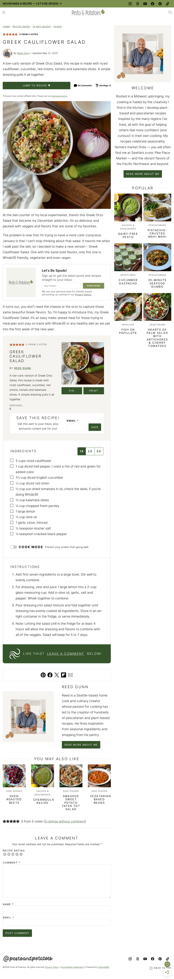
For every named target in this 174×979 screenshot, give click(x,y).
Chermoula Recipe (43, 801)
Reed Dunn (23, 53)
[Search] (170, 12)
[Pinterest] (160, 3)
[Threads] (137, 3)
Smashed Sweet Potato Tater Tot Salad (71, 802)
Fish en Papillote (128, 331)
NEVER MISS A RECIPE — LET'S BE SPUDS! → (32, 3)
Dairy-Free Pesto (128, 235)
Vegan (57, 26)
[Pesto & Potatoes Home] (88, 12)
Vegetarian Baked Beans (100, 799)
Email (73, 420)
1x (82, 451)
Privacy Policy (52, 967)
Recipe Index (21, 26)
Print (93, 390)
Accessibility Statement (72, 967)
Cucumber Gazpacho (128, 281)
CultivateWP (103, 967)
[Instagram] (130, 3)
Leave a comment (65, 654)
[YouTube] (145, 3)
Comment (11, 862)
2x (90, 451)
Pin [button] (71, 390)
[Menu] (3, 12)
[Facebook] (152, 3)
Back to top (162, 968)
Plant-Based (42, 26)
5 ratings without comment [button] (65, 821)
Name (8, 904)
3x (99, 451)
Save (94, 427)
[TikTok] (167, 3)
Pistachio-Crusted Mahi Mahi (157, 233)
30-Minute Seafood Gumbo (157, 283)
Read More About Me (81, 744)
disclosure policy (59, 96)
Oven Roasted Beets (14, 799)
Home (6, 26)
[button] (4, 34)
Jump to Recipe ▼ (36, 85)
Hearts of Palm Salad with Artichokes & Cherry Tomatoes (157, 338)
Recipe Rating (14, 850)
